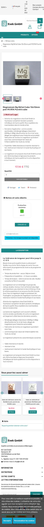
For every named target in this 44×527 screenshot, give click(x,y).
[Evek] (11, 23)
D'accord (36, 494)
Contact (36, 9)
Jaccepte (7, 521)
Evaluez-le (22, 225)
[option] (11, 396)
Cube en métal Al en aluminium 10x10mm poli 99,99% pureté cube (33, 402)
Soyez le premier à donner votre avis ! (15, 426)
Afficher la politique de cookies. (14, 515)
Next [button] (42, 393)
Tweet (23, 188)
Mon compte (37, 5)
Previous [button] (2, 393)
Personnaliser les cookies (24, 521)
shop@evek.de (19, 462)
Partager (13, 188)
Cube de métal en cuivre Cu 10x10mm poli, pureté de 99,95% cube (11, 402)
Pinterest (33, 188)
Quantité (8, 171)
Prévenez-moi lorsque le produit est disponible (22, 238)
